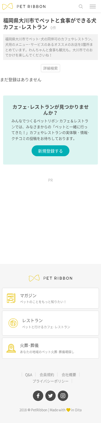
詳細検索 (50, 68)
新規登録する (50, 151)
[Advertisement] (50, 217)
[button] (81, 6)
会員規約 (47, 374)
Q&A (28, 374)
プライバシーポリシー (50, 381)
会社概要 (69, 374)
